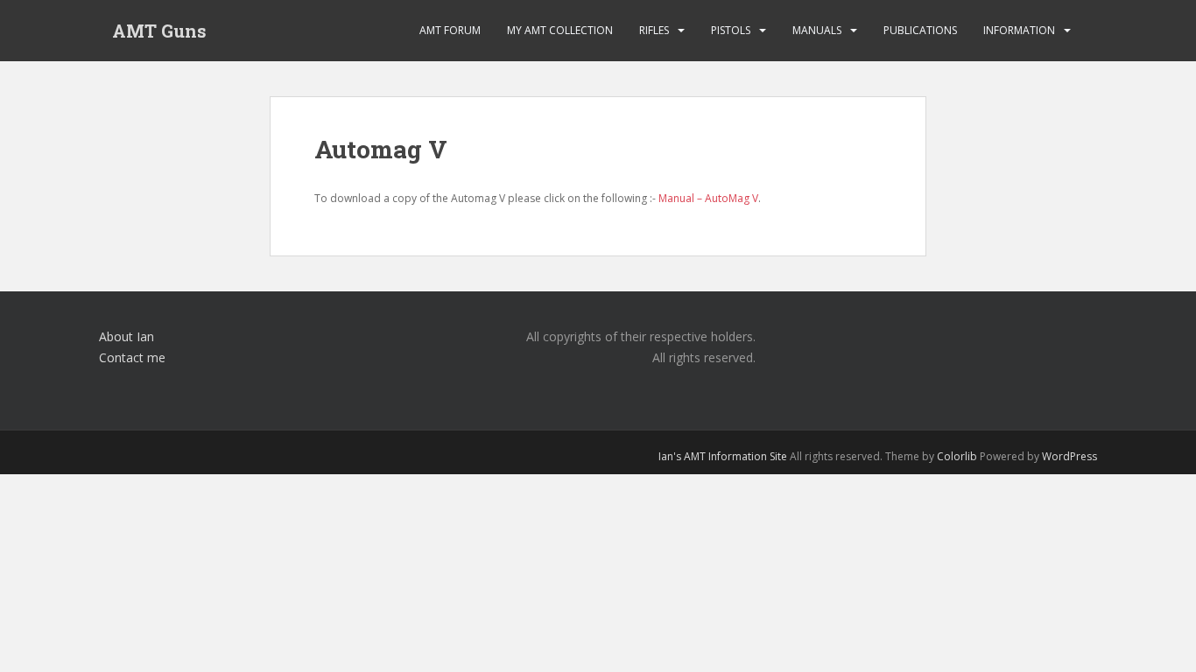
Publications (920, 30)
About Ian (126, 336)
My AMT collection (560, 30)
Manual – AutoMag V (708, 198)
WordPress (1069, 456)
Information (1019, 30)
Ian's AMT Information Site (722, 456)
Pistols (730, 30)
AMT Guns (159, 30)
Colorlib (957, 456)
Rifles (654, 30)
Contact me (132, 357)
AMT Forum (450, 30)
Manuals (816, 30)
